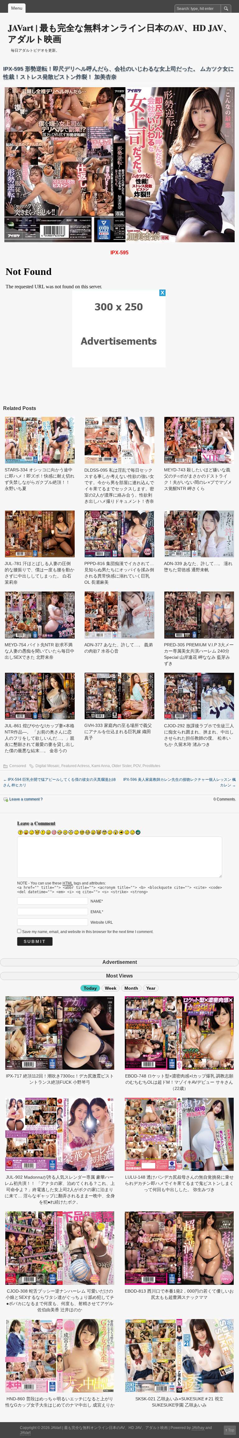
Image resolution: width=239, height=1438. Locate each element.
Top (231, 1430)
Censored (17, 766)
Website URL (102, 922)
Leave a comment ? (26, 799)
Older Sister (121, 766)
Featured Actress (75, 766)
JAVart (25, 1433)
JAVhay (198, 1428)
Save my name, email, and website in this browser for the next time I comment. (87, 932)
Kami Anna (100, 766)
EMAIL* (97, 912)
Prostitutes (151, 766)
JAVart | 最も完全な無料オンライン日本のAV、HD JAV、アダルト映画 (120, 33)
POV (137, 766)
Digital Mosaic (47, 766)
